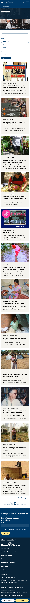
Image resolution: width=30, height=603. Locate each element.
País (2, 38)
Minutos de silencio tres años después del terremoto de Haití (15, 153)
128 (12, 504)
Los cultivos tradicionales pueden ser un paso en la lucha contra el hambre (15, 441)
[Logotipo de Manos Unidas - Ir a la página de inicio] (7, 3)
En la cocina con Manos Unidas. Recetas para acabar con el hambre (15, 79)
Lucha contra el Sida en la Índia (15, 295)
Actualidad (6, 6)
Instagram (8, 551)
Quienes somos (7, 555)
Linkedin (15, 551)
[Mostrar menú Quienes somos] (28, 555)
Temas (3, 51)
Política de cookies (21, 592)
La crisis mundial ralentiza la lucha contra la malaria (15, 331)
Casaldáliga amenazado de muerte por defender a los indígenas (15, 404)
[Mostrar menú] (27, 2)
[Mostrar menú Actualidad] (28, 570)
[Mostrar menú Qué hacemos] (28, 559)
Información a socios (7, 587)
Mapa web (4, 590)
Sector (3, 44)
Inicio (3, 540)
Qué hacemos (6, 559)
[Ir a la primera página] (5, 503)
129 (15, 504)
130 (18, 504)
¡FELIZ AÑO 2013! (15, 225)
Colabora (4, 566)
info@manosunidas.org (8, 577)
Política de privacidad (8, 592)
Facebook (1, 551)
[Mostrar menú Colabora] (28, 566)
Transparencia (5, 595)
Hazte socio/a (8, 600)
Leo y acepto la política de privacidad (15, 529)
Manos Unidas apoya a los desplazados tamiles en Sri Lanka (15, 367)
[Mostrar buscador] (23, 2)
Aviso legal (11, 590)
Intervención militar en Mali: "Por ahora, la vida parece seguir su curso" (15, 116)
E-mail (3, 522)
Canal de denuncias (17, 595)
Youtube (12, 551)
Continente (4, 32)
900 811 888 (4, 582)
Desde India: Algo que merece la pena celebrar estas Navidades (15, 260)
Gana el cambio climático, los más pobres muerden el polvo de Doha (15, 478)
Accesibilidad (19, 587)
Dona (22, 600)
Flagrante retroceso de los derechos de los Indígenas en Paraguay (15, 189)
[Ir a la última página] (25, 503)
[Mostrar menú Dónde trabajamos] (28, 563)
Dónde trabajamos (8, 562)
